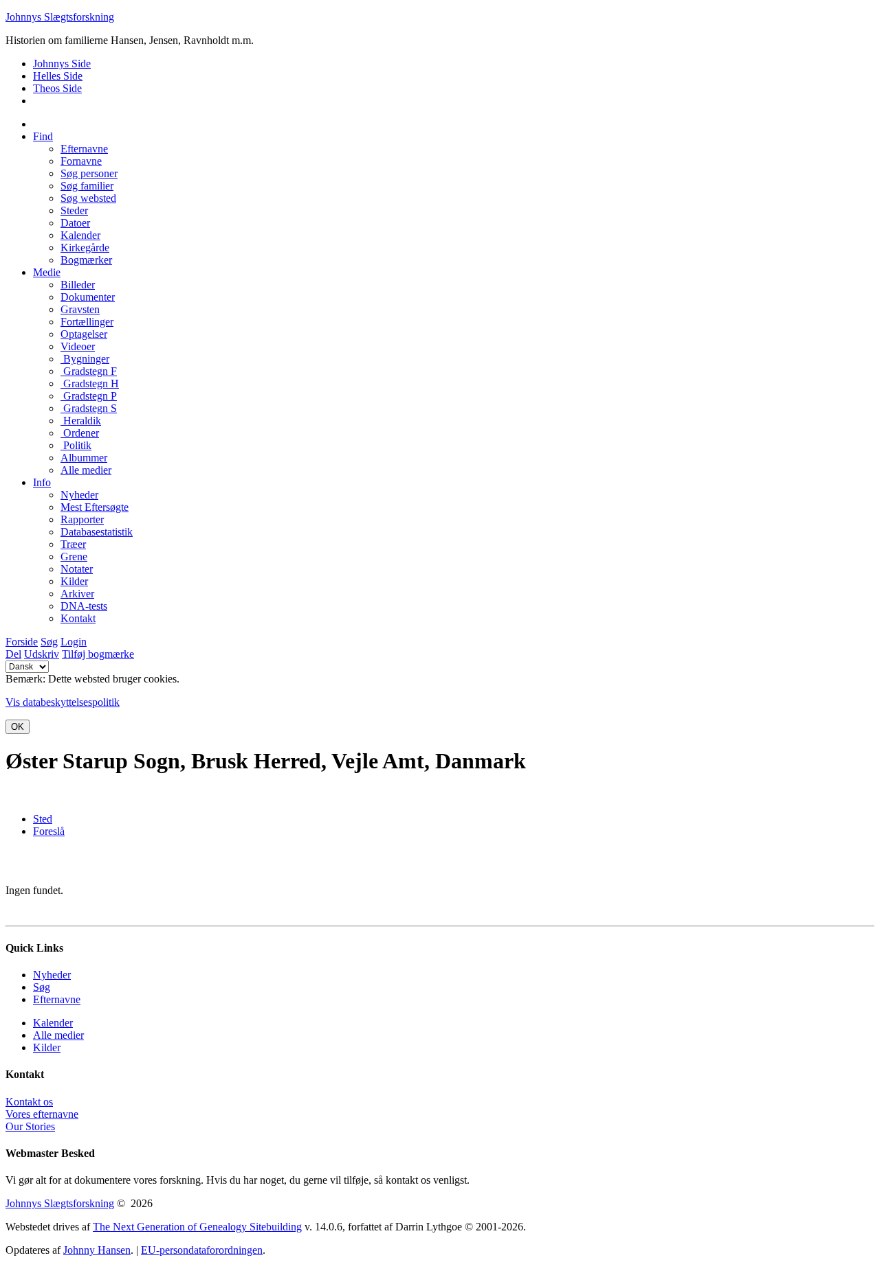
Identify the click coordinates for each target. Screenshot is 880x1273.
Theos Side (57, 88)
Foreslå (49, 831)
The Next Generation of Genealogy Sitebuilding (197, 1226)
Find (43, 136)
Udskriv (41, 654)
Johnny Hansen (97, 1250)
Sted (42, 819)
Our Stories (30, 1126)
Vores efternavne (42, 1114)
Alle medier (58, 1035)
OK (17, 727)
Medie (46, 272)
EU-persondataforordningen (202, 1250)
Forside (22, 641)
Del (13, 654)
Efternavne (56, 999)
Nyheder (52, 974)
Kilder (46, 1047)
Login (73, 641)
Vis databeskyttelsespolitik (63, 702)
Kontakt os (29, 1102)
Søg (49, 641)
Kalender (53, 1023)
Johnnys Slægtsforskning (60, 17)
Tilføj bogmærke (98, 654)
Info (42, 482)
